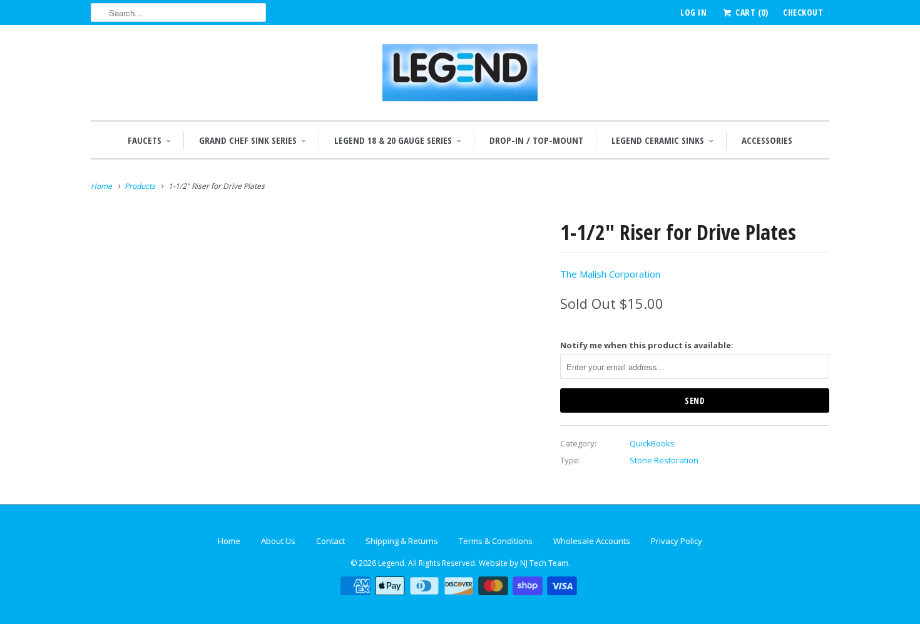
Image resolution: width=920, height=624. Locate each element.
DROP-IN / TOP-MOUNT (536, 140)
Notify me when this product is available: (646, 345)
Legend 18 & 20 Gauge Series (393, 140)
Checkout (803, 12)
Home (229, 540)
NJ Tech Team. (545, 563)
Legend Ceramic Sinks (657, 140)
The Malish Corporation (610, 274)
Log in (693, 12)
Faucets (144, 140)
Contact (330, 540)
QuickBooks (652, 443)
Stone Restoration (664, 460)
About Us (278, 540)
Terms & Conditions (496, 540)
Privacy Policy (676, 540)
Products (140, 186)
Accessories (767, 140)
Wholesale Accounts (591, 540)
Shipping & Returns (401, 540)
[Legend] (460, 76)
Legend (391, 563)
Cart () (750, 12)
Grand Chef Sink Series (248, 140)
